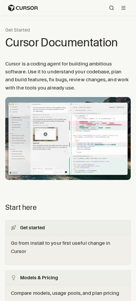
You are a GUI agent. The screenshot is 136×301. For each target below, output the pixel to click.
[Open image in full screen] (68, 141)
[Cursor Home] (23, 8)
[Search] (111, 8)
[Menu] (123, 8)
